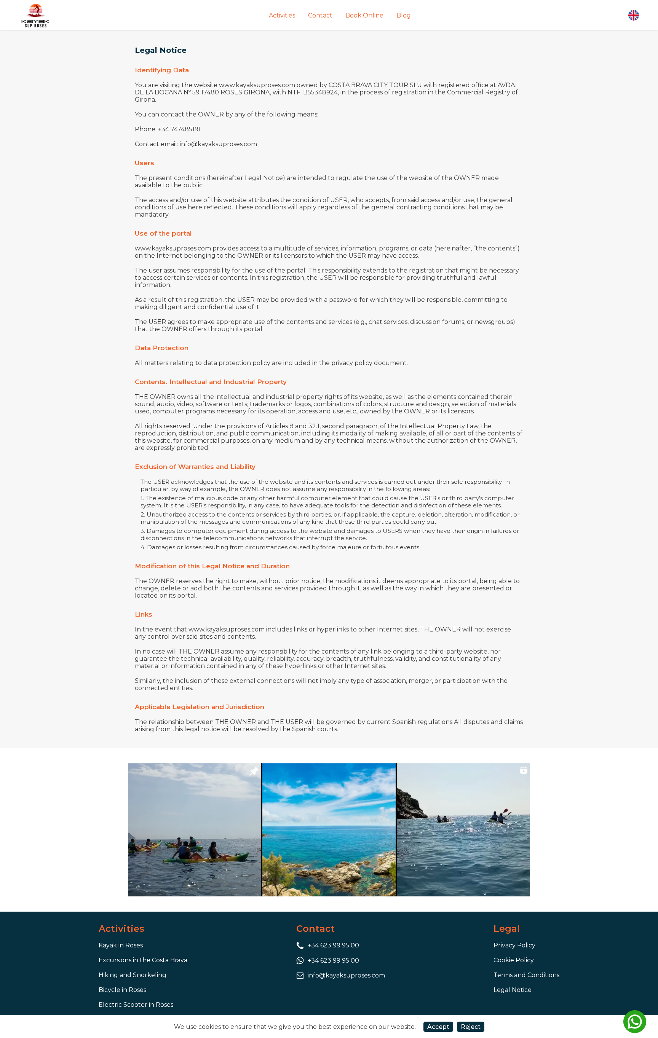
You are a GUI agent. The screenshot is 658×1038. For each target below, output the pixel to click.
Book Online (364, 15)
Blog (403, 15)
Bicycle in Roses (122, 989)
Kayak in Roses (121, 945)
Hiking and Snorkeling (132, 975)
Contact (320, 15)
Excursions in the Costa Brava (143, 960)
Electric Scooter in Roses (136, 1004)
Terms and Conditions (526, 975)
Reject (471, 1026)
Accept (438, 1026)
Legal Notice (513, 989)
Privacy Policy (514, 945)
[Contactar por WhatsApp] (634, 1021)
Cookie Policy (514, 960)
